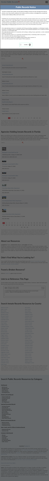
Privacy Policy (5, 24)
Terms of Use (13, 24)
